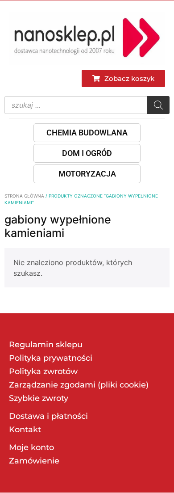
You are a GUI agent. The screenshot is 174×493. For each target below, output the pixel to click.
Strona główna (24, 195)
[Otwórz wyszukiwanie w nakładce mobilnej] (87, 105)
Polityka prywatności (50, 358)
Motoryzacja (87, 173)
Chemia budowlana (87, 132)
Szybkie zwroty (38, 398)
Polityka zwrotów (43, 371)
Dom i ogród (87, 153)
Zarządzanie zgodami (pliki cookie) (79, 384)
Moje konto (31, 447)
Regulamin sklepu (46, 344)
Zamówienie (34, 460)
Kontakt (25, 429)
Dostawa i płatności (48, 416)
